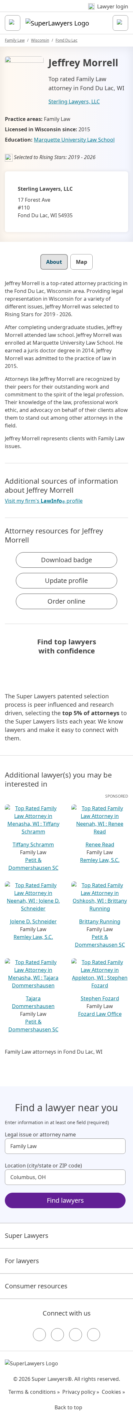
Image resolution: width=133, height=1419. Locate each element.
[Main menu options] (12, 23)
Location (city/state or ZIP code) (43, 1165)
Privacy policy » (80, 1391)
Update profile (66, 580)
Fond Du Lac (66, 40)
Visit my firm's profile (44, 501)
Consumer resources (36, 1286)
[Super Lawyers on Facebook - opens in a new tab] (39, 1334)
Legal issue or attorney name (40, 1134)
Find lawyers (65, 1200)
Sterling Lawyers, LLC (74, 101)
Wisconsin (40, 40)
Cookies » (113, 1391)
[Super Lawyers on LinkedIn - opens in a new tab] (93, 1334)
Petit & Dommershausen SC (33, 863)
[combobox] (65, 1146)
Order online (66, 601)
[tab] (54, 262)
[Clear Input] (118, 1146)
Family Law (15, 40)
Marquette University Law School (74, 139)
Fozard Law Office (100, 1013)
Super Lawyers (26, 1235)
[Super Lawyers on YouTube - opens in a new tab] (75, 1334)
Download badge (66, 559)
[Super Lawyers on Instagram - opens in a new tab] (57, 1334)
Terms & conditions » (34, 1391)
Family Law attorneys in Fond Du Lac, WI (53, 1051)
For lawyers (22, 1260)
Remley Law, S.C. (99, 860)
